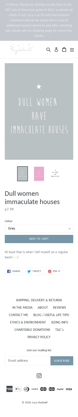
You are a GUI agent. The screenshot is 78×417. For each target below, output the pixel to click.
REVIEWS (59, 308)
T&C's (59, 330)
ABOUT (43, 308)
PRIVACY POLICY (39, 337)
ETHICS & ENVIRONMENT (28, 322)
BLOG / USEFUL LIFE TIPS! (51, 315)
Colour (9, 221)
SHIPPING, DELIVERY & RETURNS (39, 300)
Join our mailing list (39, 350)
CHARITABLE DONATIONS (32, 330)
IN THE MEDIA (22, 308)
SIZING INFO (59, 322)
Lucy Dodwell (39, 402)
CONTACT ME (18, 315)
